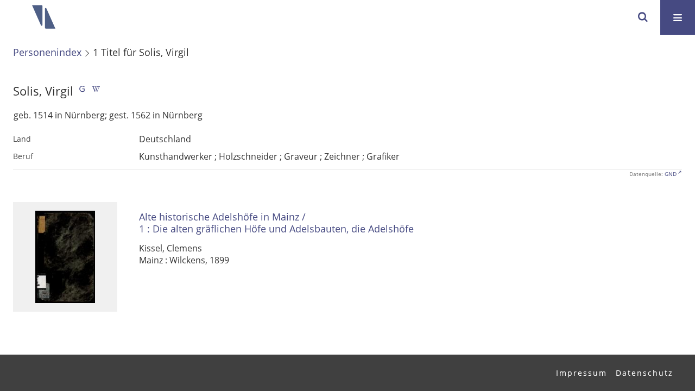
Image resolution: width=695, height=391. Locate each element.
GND (671, 174)
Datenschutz (644, 373)
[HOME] (43, 17)
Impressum (581, 373)
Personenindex (47, 52)
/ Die (276, 223)
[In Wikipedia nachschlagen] (96, 91)
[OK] (643, 17)
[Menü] (677, 17)
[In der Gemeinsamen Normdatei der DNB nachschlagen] (82, 91)
